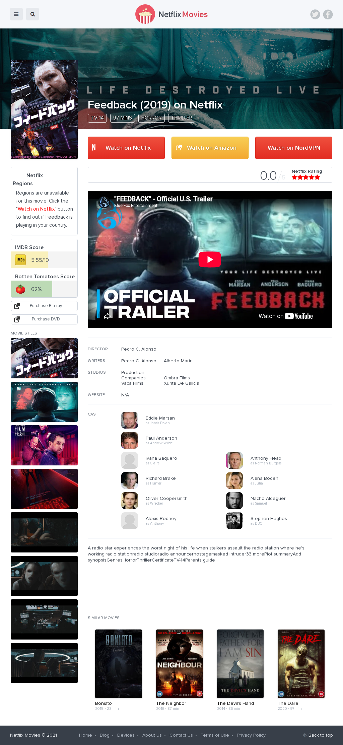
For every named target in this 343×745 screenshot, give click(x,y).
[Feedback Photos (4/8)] (44, 489)
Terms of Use (215, 735)
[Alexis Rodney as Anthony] (176, 528)
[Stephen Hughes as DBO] (281, 528)
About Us (152, 735)
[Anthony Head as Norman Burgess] (281, 467)
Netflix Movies (25, 735)
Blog (105, 735)
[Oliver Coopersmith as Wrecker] (176, 508)
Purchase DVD (46, 319)
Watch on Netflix (128, 148)
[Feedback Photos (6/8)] (44, 576)
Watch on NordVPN (294, 148)
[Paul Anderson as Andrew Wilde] (176, 447)
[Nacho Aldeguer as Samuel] (281, 508)
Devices (126, 735)
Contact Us (181, 735)
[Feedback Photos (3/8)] (44, 445)
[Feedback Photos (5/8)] (44, 532)
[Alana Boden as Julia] (281, 488)
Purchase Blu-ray (46, 306)
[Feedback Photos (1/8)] (44, 358)
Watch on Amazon (211, 148)
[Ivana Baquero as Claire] (176, 467)
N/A (125, 395)
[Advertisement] (282, 389)
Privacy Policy (251, 735)
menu (16, 14)
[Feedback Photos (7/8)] (44, 619)
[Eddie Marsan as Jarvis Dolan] (176, 427)
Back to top (320, 735)
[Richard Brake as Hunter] (176, 488)
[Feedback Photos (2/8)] (44, 402)
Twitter (315, 14)
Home (85, 735)
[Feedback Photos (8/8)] (44, 663)
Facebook (328, 14)
